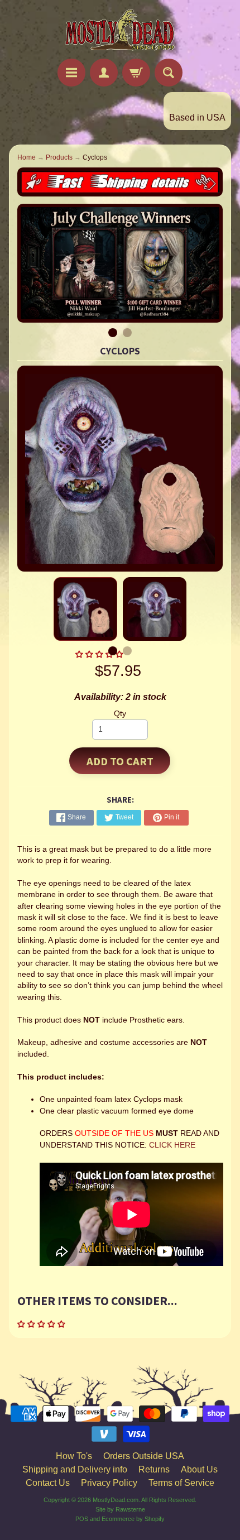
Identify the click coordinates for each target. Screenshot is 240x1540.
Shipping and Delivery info (74, 1469)
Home (26, 157)
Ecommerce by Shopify (133, 1518)
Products (59, 157)
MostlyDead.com (115, 1499)
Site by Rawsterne (120, 1509)
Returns (154, 1469)
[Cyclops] (85, 609)
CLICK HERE (172, 1145)
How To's (74, 1456)
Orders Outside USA (143, 1456)
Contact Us (48, 1483)
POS (81, 1518)
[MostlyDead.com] (120, 31)
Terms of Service (181, 1483)
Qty (120, 713)
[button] (42, 1324)
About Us (199, 1469)
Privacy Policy (109, 1483)
